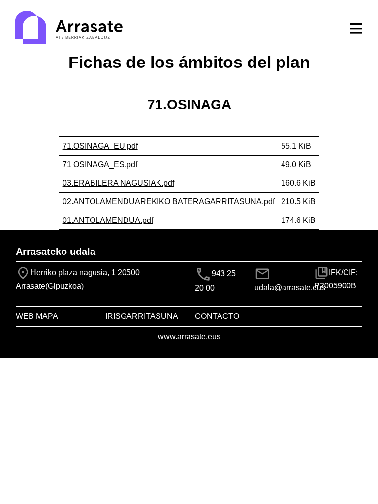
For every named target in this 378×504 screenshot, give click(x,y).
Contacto (217, 316)
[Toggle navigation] (356, 28)
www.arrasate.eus (189, 336)
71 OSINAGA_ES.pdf (100, 164)
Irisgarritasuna (141, 316)
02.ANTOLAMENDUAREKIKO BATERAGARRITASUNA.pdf (169, 201)
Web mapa (37, 316)
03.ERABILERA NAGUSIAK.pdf (118, 183)
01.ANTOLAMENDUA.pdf (108, 220)
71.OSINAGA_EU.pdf (100, 146)
